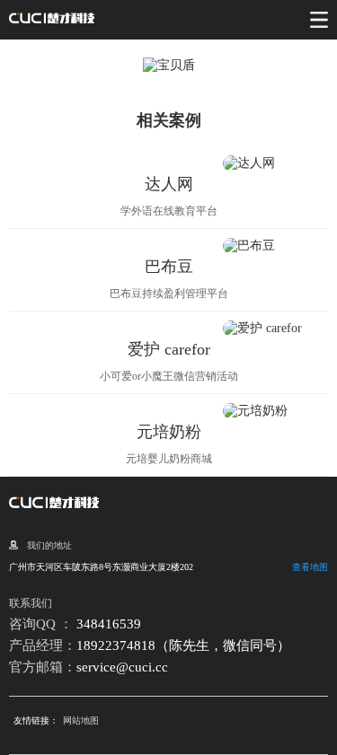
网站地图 (81, 720)
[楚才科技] (51, 20)
